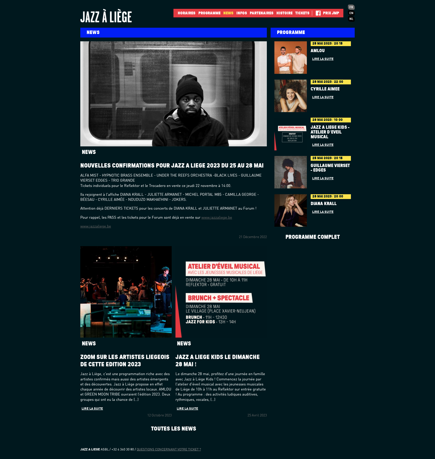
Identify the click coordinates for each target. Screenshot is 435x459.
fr (351, 7)
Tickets (302, 13)
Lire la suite (92, 408)
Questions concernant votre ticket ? (169, 449)
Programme (209, 13)
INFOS (241, 13)
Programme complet (312, 237)
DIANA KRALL (324, 204)
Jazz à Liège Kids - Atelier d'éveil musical (330, 132)
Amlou (318, 51)
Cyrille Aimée (325, 89)
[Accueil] (114, 15)
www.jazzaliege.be (216, 218)
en (351, 13)
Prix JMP (331, 13)
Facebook (316, 13)
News (228, 13)
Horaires (186, 13)
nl (351, 19)
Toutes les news (173, 429)
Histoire (284, 13)
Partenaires (261, 13)
